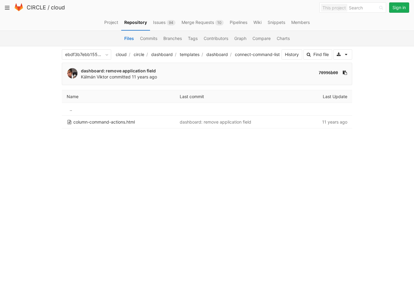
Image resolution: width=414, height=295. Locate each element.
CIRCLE (36, 7)
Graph (240, 38)
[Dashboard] (19, 9)
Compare (261, 38)
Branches (172, 38)
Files (129, 38)
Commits (148, 38)
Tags (193, 38)
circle (139, 54)
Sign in (399, 7)
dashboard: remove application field (118, 70)
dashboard (162, 54)
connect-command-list (257, 54)
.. (71, 109)
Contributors (216, 38)
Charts (283, 38)
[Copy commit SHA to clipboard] (345, 73)
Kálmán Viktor (94, 76)
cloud (58, 7)
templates (189, 54)
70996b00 (328, 72)
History (292, 54)
